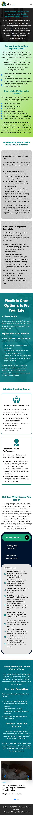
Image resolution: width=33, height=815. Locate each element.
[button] (5, 776)
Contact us (26, 812)
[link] (16, 779)
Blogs (4, 782)
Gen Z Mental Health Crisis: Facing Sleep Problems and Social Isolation (13, 787)
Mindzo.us (19, 807)
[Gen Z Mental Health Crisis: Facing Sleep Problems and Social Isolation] (16, 762)
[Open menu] (31, 4)
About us (6, 812)
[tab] (16, 537)
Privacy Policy (16, 812)
